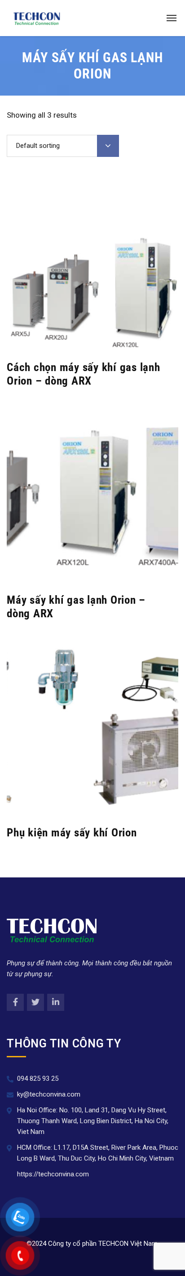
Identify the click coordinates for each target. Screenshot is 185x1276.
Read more (87, 339)
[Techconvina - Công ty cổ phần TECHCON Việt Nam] (37, 18)
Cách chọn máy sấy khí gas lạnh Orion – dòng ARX (83, 374)
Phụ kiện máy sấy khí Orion (72, 832)
